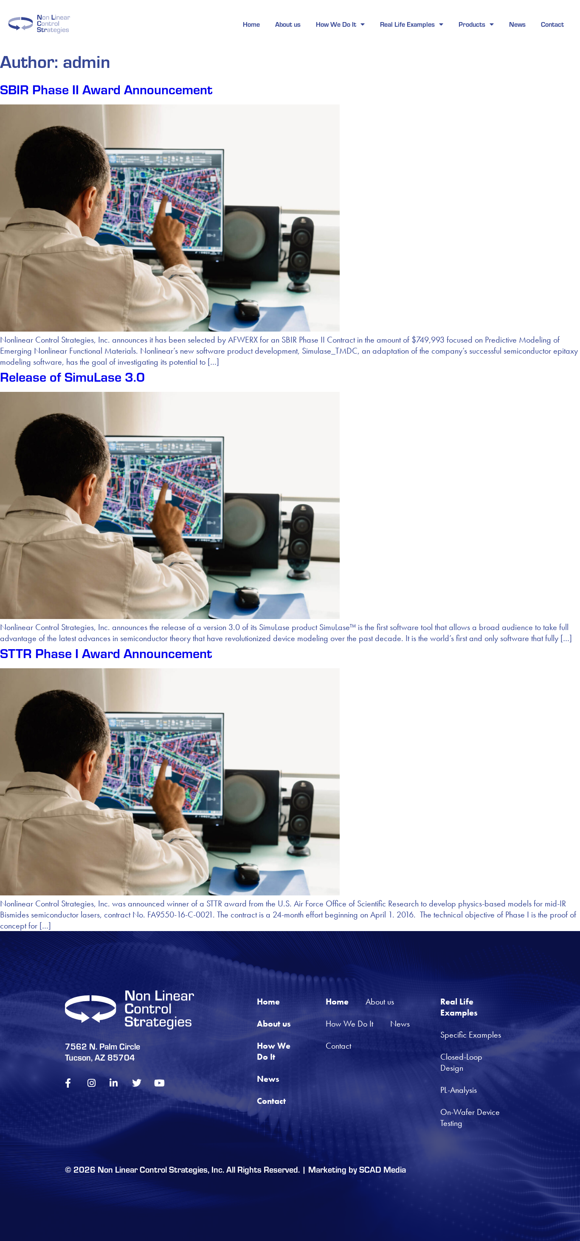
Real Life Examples (407, 24)
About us (288, 24)
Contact (552, 24)
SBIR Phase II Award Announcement (106, 88)
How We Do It (336, 24)
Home (251, 24)
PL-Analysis (458, 1089)
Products (472, 24)
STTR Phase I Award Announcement (106, 652)
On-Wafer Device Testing (471, 1117)
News (517, 24)
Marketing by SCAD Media (357, 1169)
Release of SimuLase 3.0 (72, 376)
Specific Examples (470, 1034)
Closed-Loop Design (462, 1062)
